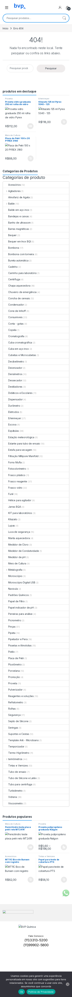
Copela (12, 329)
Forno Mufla (14, 462)
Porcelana (14, 670)
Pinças (12, 626)
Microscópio (15, 576)
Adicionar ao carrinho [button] (61, 122)
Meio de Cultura (12, 135)
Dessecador (15, 380)
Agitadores (14, 191)
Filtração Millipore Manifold (23, 456)
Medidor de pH (17, 557)
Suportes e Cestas (18, 733)
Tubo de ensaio (17, 771)
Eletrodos (13, 411)
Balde (11, 203)
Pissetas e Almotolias (20, 645)
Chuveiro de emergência (22, 292)
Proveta (9, 98)
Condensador (16, 304)
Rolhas (12, 708)
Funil (10, 493)
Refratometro (15, 702)
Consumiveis (15, 317)
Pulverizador (15, 689)
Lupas (11, 525)
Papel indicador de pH (21, 607)
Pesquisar (64, 18)
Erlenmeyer (43, 98)
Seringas (13, 727)
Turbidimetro (15, 790)
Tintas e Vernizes (18, 765)
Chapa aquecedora (19, 285)
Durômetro (14, 405)
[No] (67, 984)
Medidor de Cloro (18, 544)
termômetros (15, 759)
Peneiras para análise (20, 613)
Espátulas (13, 430)
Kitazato (12, 519)
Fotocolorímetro (17, 468)
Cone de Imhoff (17, 310)
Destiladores (15, 386)
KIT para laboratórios (20, 513)
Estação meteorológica (21, 437)
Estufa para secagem (20, 449)
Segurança (14, 714)
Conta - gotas (16, 323)
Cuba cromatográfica (20, 342)
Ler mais (30, 126)
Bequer (12, 235)
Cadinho (13, 266)
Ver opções (62, 847)
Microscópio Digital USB (21, 582)
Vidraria (12, 796)
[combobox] (31, 18)
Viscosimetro (15, 803)
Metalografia (15, 569)
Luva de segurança (19, 531)
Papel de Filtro (16, 601)
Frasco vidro (15, 487)
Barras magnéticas (18, 228)
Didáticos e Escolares (20, 392)
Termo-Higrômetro (18, 752)
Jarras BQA (14, 506)
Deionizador (15, 367)
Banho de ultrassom (19, 222)
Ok (21, 991)
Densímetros (15, 374)
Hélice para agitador (19, 500)
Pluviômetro (14, 664)
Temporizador (16, 746)
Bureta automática (18, 260)
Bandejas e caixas (18, 216)
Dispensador (15, 399)
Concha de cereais (19, 298)
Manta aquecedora (19, 538)
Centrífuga (14, 279)
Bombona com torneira (21, 254)
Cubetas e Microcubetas (22, 355)
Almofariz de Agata (19, 197)
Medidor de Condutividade (23, 550)
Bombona (13, 247)
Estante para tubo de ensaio (24, 443)
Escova (12, 424)
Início (5, 28)
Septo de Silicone (18, 721)
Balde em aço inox (18, 209)
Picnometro (14, 620)
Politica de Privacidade (41, 991)
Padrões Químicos (18, 595)
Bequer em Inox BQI (19, 241)
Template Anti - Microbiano (23, 740)
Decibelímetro (16, 361)
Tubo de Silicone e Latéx (22, 778)
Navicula (13, 588)
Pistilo (11, 651)
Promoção (14, 677)
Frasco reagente (17, 481)
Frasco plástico (16, 475)
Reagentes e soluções (21, 696)
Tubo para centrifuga (20, 784)
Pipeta (11, 632)
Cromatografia (16, 336)
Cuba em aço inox (18, 348)
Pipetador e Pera (18, 639)
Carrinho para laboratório (22, 273)
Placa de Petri (16, 658)
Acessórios (14, 184)
